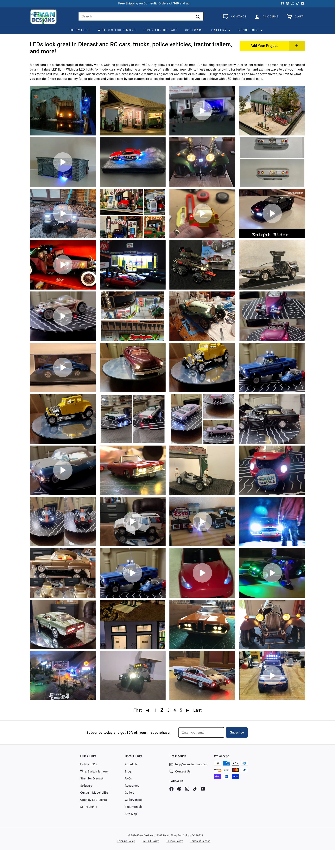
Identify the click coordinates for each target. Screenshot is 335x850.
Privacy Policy (175, 841)
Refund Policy (150, 841)
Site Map (131, 814)
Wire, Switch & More (117, 30)
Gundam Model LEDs (94, 792)
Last (197, 710)
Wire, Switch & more (94, 771)
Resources (249, 30)
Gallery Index (133, 800)
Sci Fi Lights (88, 807)
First (137, 710)
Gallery (219, 30)
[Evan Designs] (43, 16)
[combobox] (141, 16)
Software (194, 30)
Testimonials (134, 807)
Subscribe (237, 732)
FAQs (128, 778)
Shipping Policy (126, 841)
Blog (128, 771)
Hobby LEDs (79, 30)
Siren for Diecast (161, 30)
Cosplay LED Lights (93, 800)
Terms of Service (200, 841)
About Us (131, 764)
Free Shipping (128, 3)
